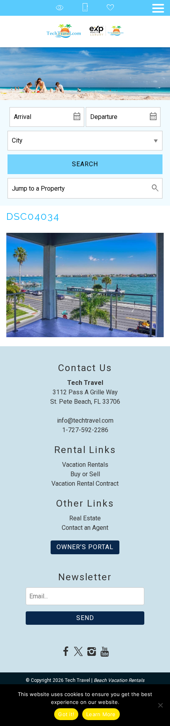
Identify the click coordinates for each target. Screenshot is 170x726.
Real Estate (85, 518)
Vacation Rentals (85, 464)
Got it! (66, 714)
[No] (160, 705)
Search (85, 164)
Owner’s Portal (85, 547)
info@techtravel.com (85, 420)
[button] (158, 8)
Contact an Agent (85, 527)
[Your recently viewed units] (59, 8)
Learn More (101, 714)
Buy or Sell (85, 474)
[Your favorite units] (110, 8)
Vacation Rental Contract (85, 483)
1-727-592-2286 (85, 430)
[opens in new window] (65, 652)
